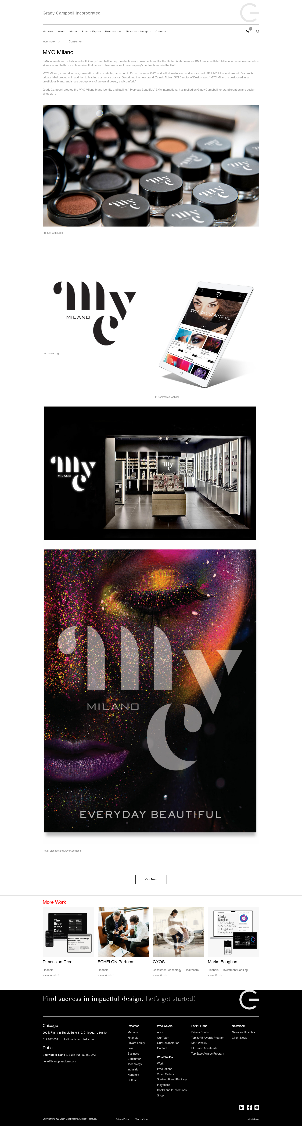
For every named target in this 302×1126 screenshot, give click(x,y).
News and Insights (243, 1032)
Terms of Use (141, 1119)
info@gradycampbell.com (78, 1039)
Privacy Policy (122, 1119)
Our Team (163, 1038)
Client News (239, 1038)
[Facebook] (249, 1107)
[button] (255, 31)
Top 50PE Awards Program (207, 1038)
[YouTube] (256, 1107)
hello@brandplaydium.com (59, 1062)
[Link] (249, 1000)
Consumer (134, 1059)
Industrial (133, 1070)
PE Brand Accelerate (204, 1048)
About (160, 1032)
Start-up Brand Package (172, 1079)
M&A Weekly (199, 1043)
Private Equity (136, 1043)
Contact (162, 1048)
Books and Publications (172, 1090)
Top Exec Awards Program (207, 1054)
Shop (160, 1096)
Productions (164, 1069)
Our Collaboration (168, 1043)
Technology (135, 1064)
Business (133, 1054)
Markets (133, 1032)
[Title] (241, 1107)
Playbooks (163, 1085)
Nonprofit (133, 1075)
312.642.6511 (51, 1039)
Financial (133, 1038)
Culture (132, 1080)
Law (130, 1048)
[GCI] (249, 11)
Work (160, 1064)
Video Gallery (165, 1074)
